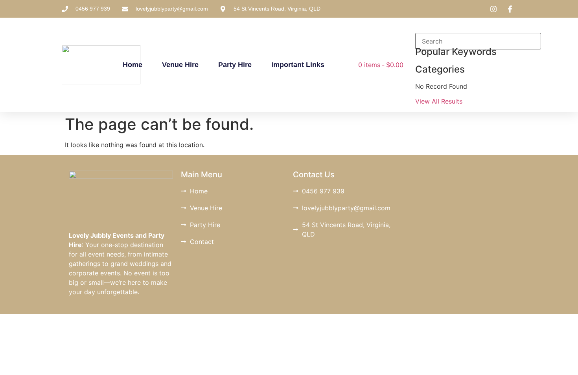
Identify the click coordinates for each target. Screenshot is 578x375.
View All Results (438, 101)
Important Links (297, 65)
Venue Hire (180, 65)
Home (132, 65)
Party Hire (235, 65)
